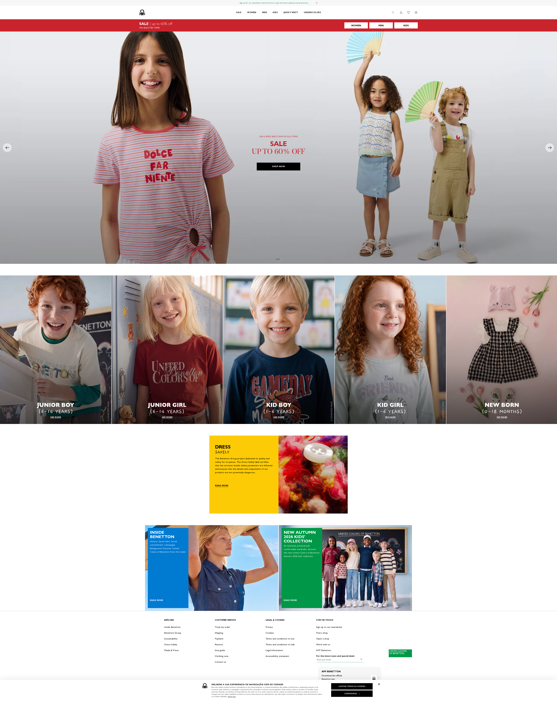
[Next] (316, 3)
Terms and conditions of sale (280, 644)
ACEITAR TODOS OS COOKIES (352, 686)
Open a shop (322, 638)
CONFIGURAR (350, 694)
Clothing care (221, 656)
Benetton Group (172, 632)
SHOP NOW (278, 166)
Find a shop (322, 632)
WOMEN (251, 12)
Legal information (274, 650)
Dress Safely (170, 644)
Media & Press (171, 650)
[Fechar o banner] (379, 684)
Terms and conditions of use (280, 638)
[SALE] (278, 25)
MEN (264, 12)
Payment (219, 638)
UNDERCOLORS (312, 12)
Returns (219, 644)
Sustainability (170, 638)
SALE (238, 12)
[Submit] (361, 659)
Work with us (323, 644)
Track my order (222, 627)
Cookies (270, 632)
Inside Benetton (172, 627)
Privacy (269, 627)
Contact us (220, 661)
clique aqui (232, 696)
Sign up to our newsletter (329, 627)
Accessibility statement (277, 656)
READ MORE (221, 485)
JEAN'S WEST (291, 12)
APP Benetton (323, 650)
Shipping (219, 632)
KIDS (275, 12)
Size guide (220, 650)
